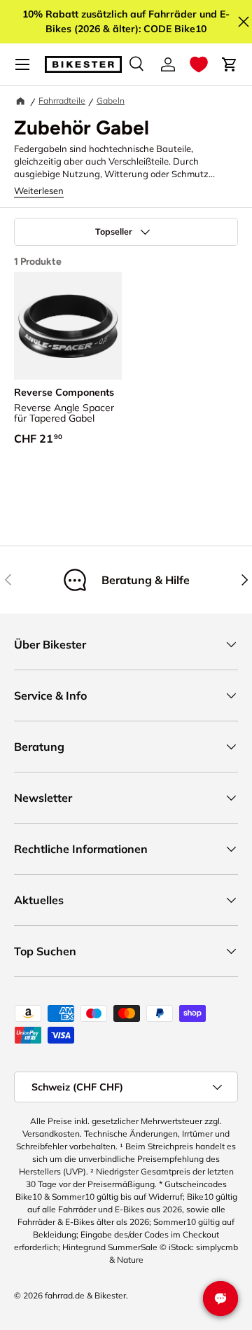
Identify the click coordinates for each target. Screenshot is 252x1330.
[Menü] (22, 64)
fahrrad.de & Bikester (85, 1295)
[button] (198, 64)
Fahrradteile (61, 100)
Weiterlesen (39, 190)
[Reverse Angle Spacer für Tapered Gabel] (68, 326)
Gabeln (111, 100)
